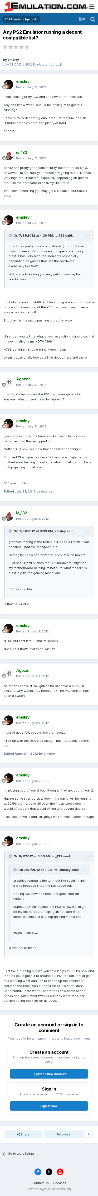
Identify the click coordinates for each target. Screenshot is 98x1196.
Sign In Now (49, 1106)
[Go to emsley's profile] (8, 84)
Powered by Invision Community (49, 1189)
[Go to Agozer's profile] (8, 382)
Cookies (59, 1183)
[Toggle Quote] (11, 235)
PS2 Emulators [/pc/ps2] (44, 64)
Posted (31, 87)
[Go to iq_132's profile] (8, 155)
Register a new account (49, 1074)
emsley (13, 59)
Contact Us (40, 1183)
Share (24, 1134)
